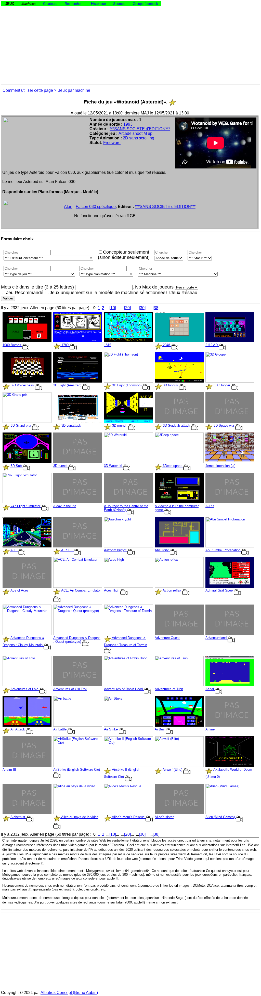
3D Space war (224, 425)
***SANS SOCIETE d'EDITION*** (140, 129)
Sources (119, 4)
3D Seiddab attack (176, 425)
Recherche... (74, 4)
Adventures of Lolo (24, 689)
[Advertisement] (130, 41)
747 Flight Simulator (25, 506)
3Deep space (172, 466)
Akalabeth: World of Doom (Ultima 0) (228, 773)
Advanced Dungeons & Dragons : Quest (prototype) (76, 640)
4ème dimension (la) (220, 466)
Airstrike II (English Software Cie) (122, 773)
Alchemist (18, 817)
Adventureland (216, 638)
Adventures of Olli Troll (70, 689)
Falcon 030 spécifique (96, 206)
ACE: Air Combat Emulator (80, 590)
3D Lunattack (70, 425)
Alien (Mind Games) (220, 817)
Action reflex (172, 590)
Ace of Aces (19, 590)
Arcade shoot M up (135, 133)
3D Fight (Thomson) (126, 385)
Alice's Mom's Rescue (128, 817)
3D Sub (16, 466)
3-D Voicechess (22, 385)
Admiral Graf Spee (219, 590)
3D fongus (170, 385)
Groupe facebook (145, 4)
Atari (68, 206)
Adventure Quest (167, 638)
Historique (98, 4)
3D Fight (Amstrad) (67, 385)
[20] (127, 308)
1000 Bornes (12, 345)
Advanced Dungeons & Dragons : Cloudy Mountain (23, 641)
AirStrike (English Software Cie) (76, 769)
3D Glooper (222, 385)
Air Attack (18, 729)
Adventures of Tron (169, 689)
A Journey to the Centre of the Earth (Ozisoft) (126, 508)
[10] (112, 308)
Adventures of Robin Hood (124, 689)
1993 (128, 124)
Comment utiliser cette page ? (29, 90)
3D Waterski (113, 466)
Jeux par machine (74, 90)
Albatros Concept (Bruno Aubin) (69, 992)
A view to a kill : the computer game (177, 508)
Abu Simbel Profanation (223, 550)
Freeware (112, 142)
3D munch (119, 425)
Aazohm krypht (115, 550)
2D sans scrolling (138, 138)
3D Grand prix (21, 425)
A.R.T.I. (67, 550)
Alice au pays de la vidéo (79, 817)
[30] (142, 308)
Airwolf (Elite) (172, 769)
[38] (156, 308)
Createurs (50, 4)
